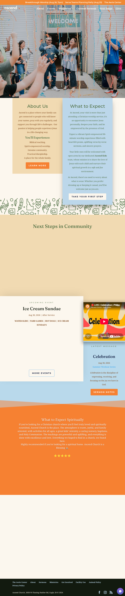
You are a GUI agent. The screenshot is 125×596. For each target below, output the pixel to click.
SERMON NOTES (104, 392)
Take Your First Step (87, 196)
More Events (41, 373)
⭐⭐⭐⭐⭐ (62, 455)
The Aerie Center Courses (78, 51)
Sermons (42, 582)
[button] (120, 591)
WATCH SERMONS (39, 51)
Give (118, 9)
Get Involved (67, 582)
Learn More (37, 165)
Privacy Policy (18, 585)
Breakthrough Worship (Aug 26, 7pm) (44, 2)
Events (51, 9)
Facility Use (81, 582)
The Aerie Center (112, 2)
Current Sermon (86, 9)
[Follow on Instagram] (58, 557)
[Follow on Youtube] (67, 557)
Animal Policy (95, 582)
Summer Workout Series (104, 367)
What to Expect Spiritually (62, 420)
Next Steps (105, 9)
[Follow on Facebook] (50, 557)
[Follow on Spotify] (76, 557)
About (40, 9)
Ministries (64, 9)
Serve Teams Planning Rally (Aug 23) (83, 2)
